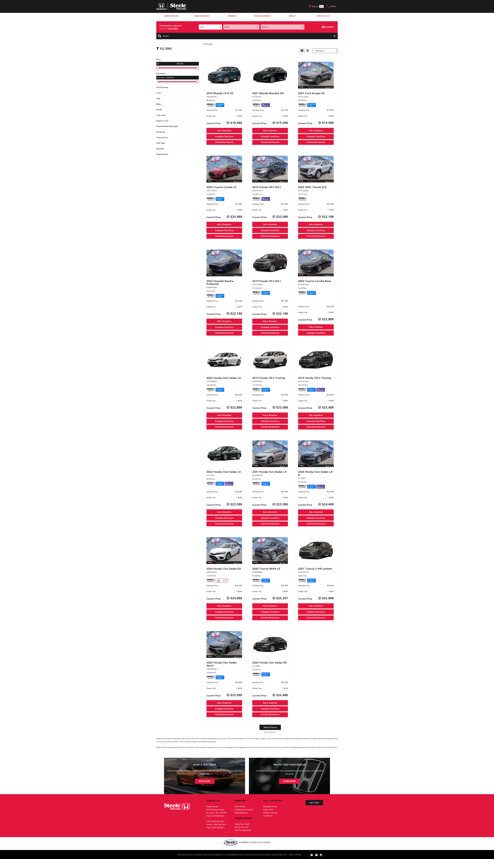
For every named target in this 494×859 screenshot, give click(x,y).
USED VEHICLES (201, 16)
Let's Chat (314, 803)
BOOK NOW (204, 781)
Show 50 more (270, 732)
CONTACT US (322, 16)
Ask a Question (224, 130)
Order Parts (268, 809)
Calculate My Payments (224, 142)
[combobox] (210, 27)
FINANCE (232, 16)
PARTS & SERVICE (262, 16)
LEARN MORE (289, 781)
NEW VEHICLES (171, 16)
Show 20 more (270, 727)
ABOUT (292, 16)
